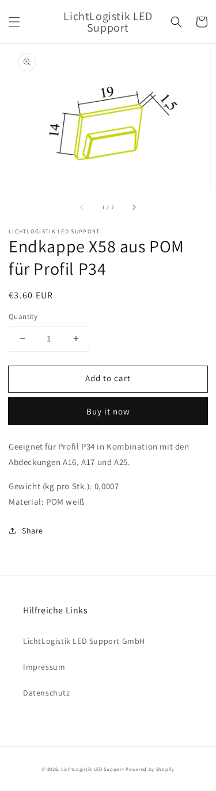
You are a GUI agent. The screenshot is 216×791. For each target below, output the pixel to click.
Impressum (44, 667)
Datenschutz (46, 693)
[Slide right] (133, 207)
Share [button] (32, 530)
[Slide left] (82, 207)
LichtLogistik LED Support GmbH (84, 641)
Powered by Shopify (150, 769)
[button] (14, 21)
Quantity (23, 316)
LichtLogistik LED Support (92, 769)
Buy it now (108, 411)
